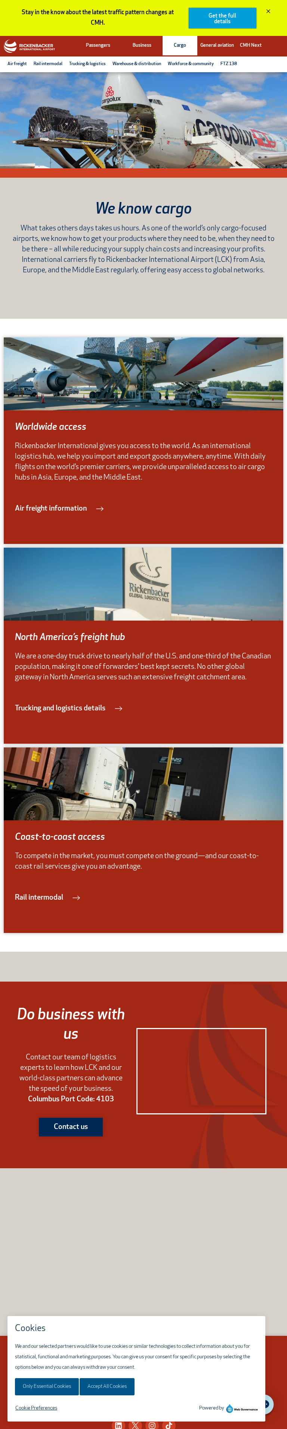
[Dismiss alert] (268, 11)
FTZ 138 (228, 64)
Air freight (17, 64)
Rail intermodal (48, 64)
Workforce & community (191, 64)
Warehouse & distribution (136, 64)
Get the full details (222, 19)
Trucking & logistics (87, 64)
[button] (98, 45)
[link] (59, 509)
